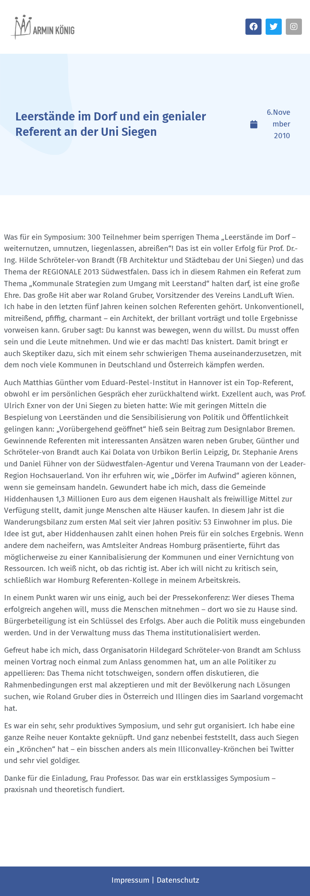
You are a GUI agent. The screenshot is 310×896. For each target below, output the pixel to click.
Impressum (130, 880)
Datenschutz (178, 880)
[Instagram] (294, 27)
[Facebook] (253, 27)
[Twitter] (274, 27)
